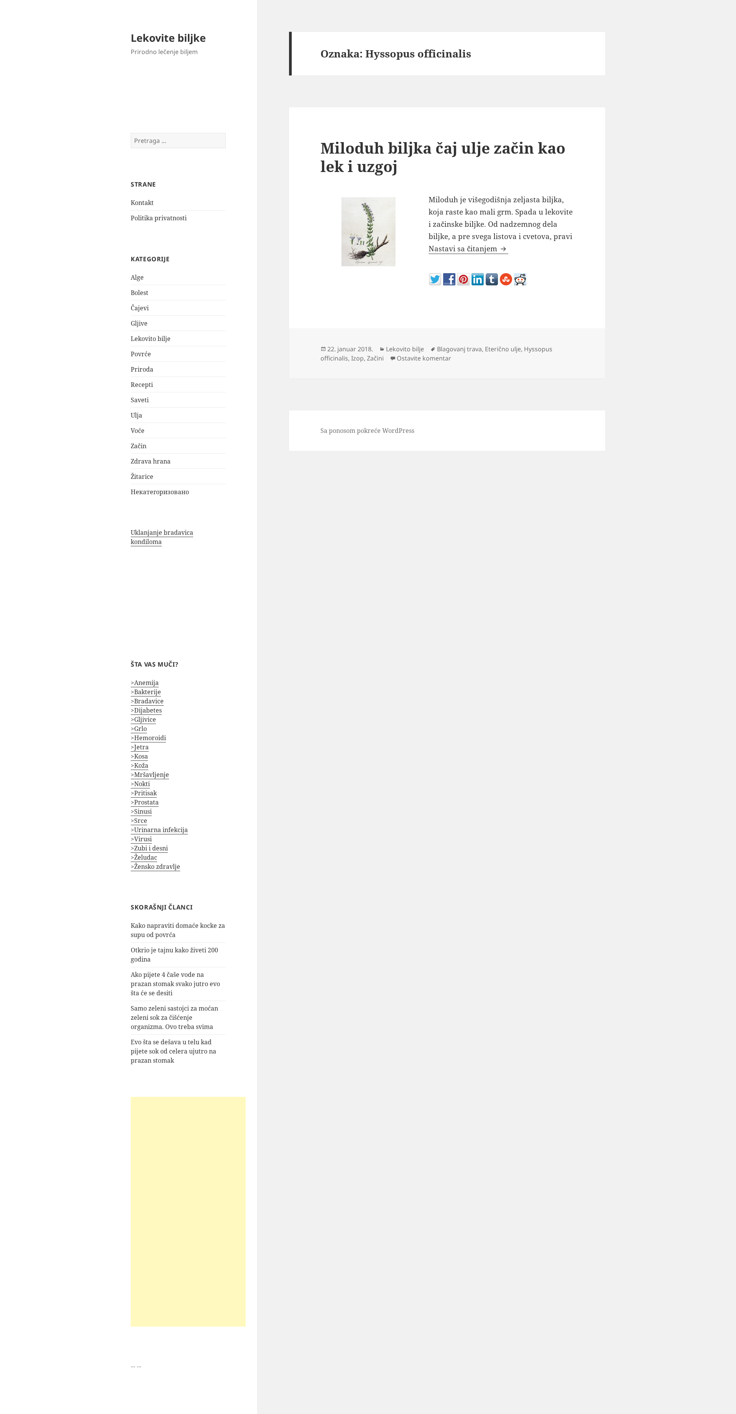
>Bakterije (146, 692)
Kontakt (142, 202)
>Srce (139, 820)
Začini (375, 358)
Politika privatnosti (159, 218)
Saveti (140, 400)
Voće (138, 430)
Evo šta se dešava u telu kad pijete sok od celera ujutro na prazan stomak (173, 1051)
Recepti (142, 384)
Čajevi (140, 308)
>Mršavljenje (150, 774)
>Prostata (145, 802)
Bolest (139, 292)
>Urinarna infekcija (159, 830)
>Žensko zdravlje (155, 866)
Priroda (142, 369)
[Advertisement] (188, 1212)
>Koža (139, 765)
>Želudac (144, 857)
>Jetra (140, 747)
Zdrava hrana (151, 461)
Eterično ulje (503, 349)
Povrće (141, 354)
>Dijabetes (146, 710)
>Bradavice (147, 701)
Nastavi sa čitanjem (468, 249)
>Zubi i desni (149, 848)
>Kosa (139, 756)
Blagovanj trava (459, 349)
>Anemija (145, 682)
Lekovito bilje (151, 338)
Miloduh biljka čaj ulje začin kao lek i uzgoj (442, 157)
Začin (138, 446)
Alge (137, 277)
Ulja (136, 415)
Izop (357, 358)
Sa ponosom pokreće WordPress (367, 430)
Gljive (139, 323)
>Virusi (141, 839)
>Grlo (139, 728)
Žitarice (142, 476)
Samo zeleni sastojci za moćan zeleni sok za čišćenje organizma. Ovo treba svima (174, 1017)
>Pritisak (144, 793)
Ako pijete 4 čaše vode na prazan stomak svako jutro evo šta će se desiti (175, 983)
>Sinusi (141, 811)
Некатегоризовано (160, 492)
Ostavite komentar (424, 358)
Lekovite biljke (168, 38)
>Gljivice (143, 719)
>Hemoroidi (148, 738)
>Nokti (140, 784)
